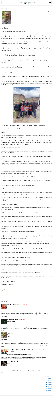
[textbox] (26, 285)
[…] (8, 316)
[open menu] (50, 2)
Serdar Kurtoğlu (32, 396)
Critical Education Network (26, 2)
